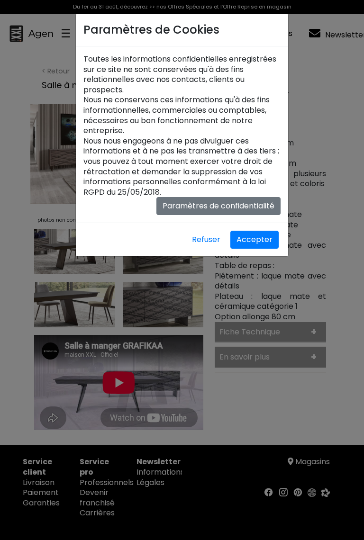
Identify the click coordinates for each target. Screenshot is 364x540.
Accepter (255, 239)
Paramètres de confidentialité (218, 205)
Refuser (206, 239)
